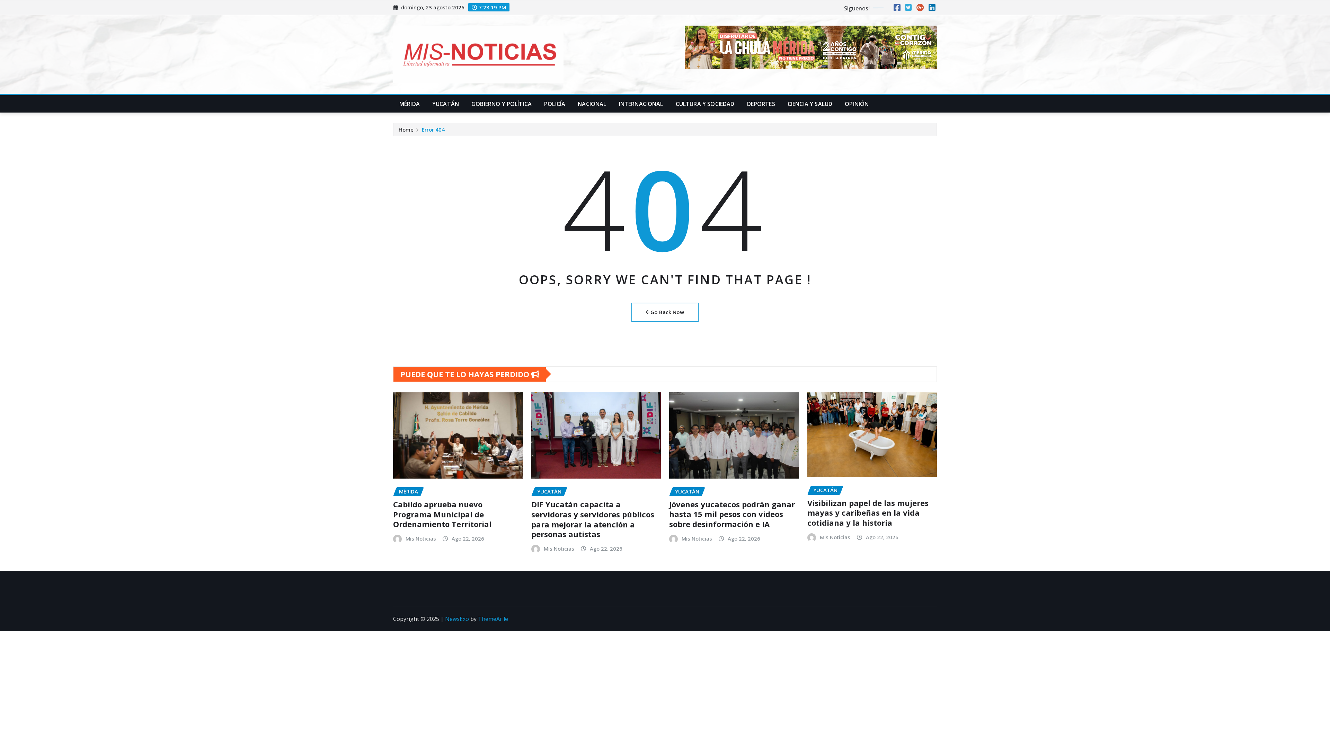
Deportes (761, 104)
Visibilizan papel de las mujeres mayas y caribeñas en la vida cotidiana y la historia (868, 513)
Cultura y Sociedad (705, 104)
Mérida (409, 104)
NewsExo (457, 619)
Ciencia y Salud (810, 104)
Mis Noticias (421, 538)
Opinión (857, 104)
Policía (554, 104)
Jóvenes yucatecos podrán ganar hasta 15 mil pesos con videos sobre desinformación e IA (732, 514)
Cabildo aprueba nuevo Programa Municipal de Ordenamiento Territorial (442, 514)
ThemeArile (493, 619)
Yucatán (445, 104)
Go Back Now (667, 312)
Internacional (641, 104)
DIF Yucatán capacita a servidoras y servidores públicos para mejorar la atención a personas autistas (592, 519)
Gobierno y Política (501, 104)
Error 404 (433, 129)
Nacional (592, 104)
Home (406, 129)
